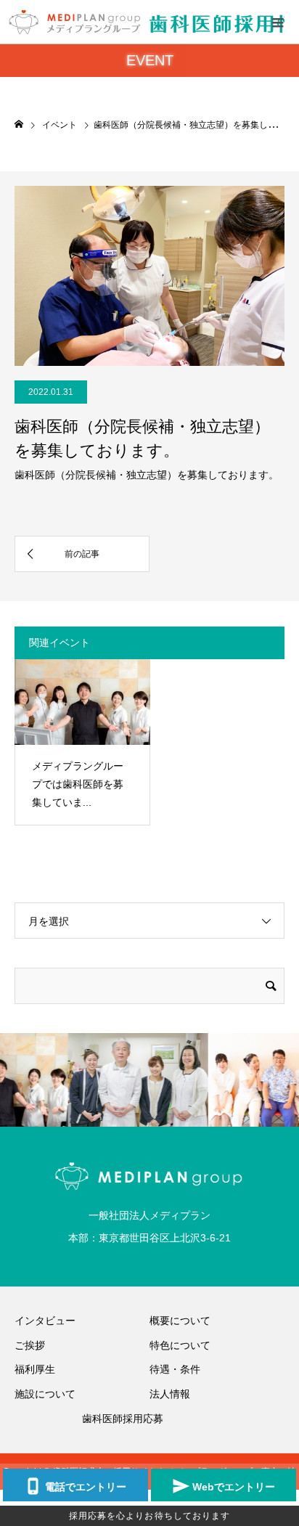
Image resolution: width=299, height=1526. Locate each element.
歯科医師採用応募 (122, 1418)
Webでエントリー (233, 1487)
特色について (180, 1345)
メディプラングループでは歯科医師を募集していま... (77, 784)
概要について (180, 1320)
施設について (45, 1394)
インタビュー (45, 1320)
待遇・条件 (175, 1369)
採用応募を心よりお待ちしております (150, 1516)
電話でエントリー (85, 1487)
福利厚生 (35, 1369)
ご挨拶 (30, 1345)
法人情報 (170, 1394)
